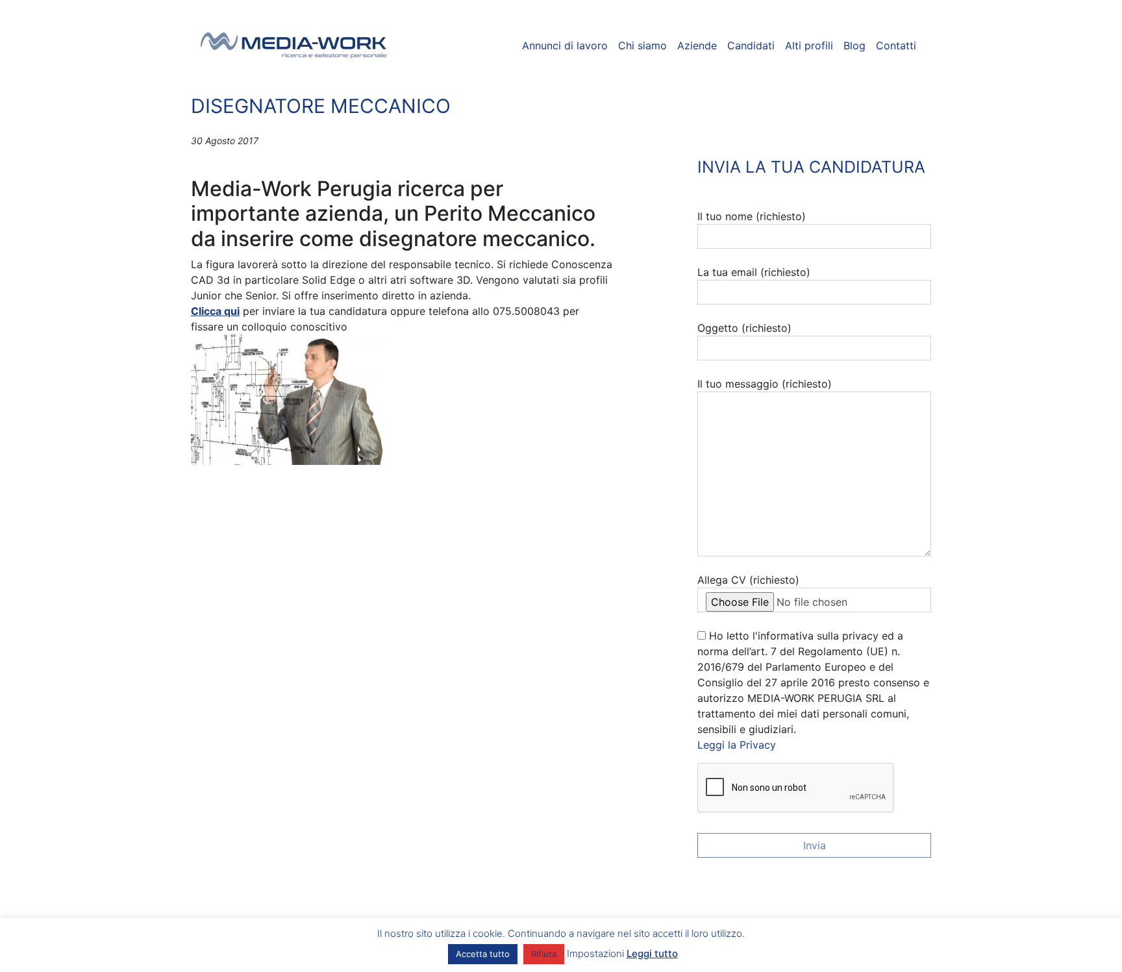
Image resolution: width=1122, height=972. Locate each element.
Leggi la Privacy (736, 744)
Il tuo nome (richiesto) (751, 216)
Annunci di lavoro (565, 45)
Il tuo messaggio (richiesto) (764, 383)
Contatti (896, 45)
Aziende (697, 45)
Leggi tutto (652, 953)
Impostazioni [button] (595, 953)
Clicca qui (215, 311)
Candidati (751, 45)
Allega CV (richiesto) (748, 579)
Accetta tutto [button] (483, 954)
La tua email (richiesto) (753, 272)
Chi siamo (642, 45)
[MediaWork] (294, 45)
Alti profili (809, 45)
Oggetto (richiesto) (744, 327)
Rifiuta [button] (543, 954)
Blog (854, 45)
